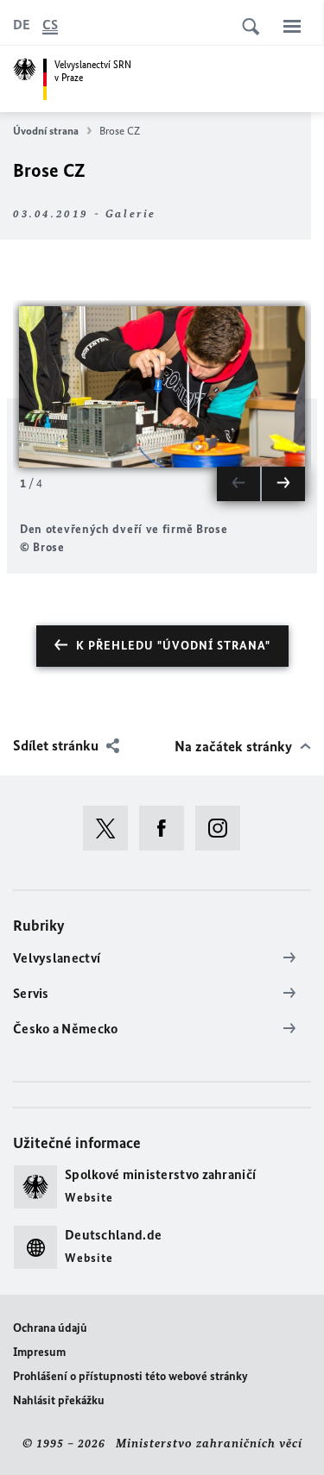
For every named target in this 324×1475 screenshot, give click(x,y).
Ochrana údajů (50, 1328)
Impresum (39, 1352)
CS (50, 24)
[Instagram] (223, 828)
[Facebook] (167, 828)
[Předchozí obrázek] (238, 484)
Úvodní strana (46, 130)
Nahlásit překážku (59, 1400)
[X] (111, 828)
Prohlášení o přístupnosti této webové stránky (130, 1376)
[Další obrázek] (283, 484)
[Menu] (292, 26)
